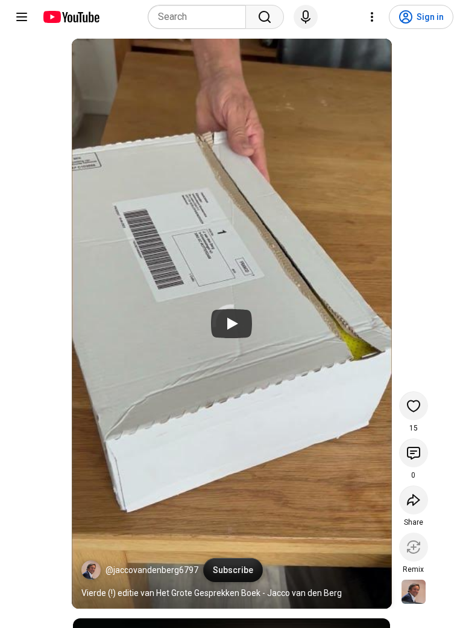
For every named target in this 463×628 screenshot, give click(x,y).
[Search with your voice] (306, 17)
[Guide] (21, 17)
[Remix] (413, 547)
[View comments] (413, 452)
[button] (91, 570)
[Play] (231, 323)
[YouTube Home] (71, 17)
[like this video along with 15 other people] (413, 405)
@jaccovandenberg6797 (152, 570)
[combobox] (200, 17)
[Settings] (372, 17)
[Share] (413, 499)
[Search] (264, 17)
